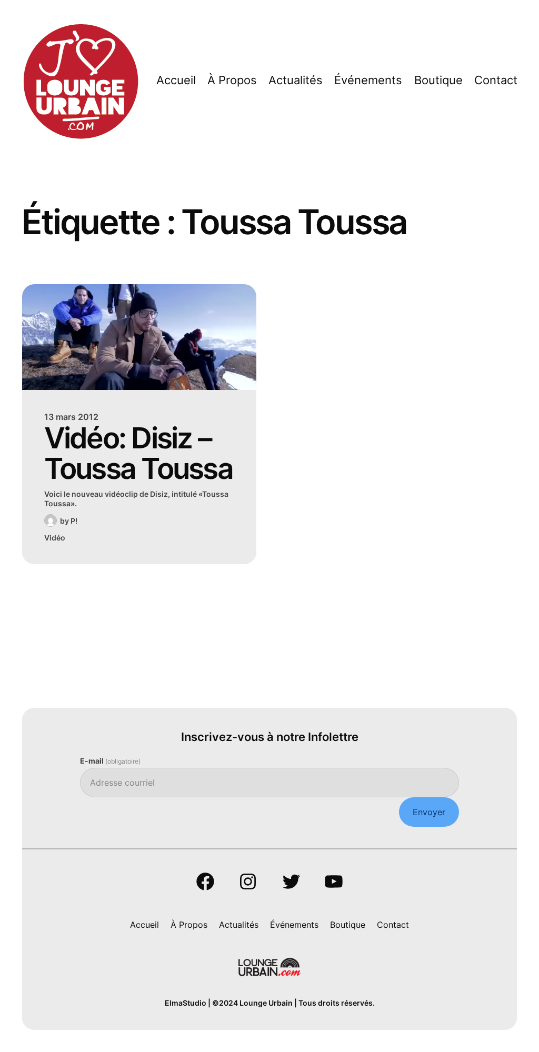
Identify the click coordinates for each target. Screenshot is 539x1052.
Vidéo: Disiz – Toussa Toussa (138, 453)
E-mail (110, 760)
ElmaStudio (185, 1002)
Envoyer (429, 812)
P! (74, 520)
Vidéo (54, 537)
